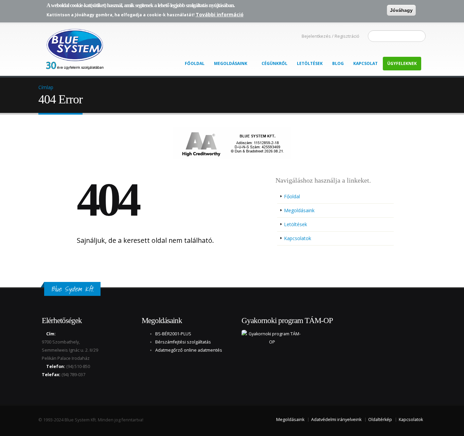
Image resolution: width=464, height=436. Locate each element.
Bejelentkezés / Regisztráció (330, 36)
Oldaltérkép (380, 419)
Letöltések (310, 63)
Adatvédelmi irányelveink (336, 419)
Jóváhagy (401, 10)
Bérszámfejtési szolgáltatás (183, 342)
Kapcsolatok (297, 238)
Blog (338, 63)
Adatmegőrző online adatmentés (188, 350)
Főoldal (194, 63)
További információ (220, 14)
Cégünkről (274, 63)
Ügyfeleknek (402, 63)
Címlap (45, 87)
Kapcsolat (365, 63)
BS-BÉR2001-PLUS (173, 334)
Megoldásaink (230, 63)
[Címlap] (74, 47)
